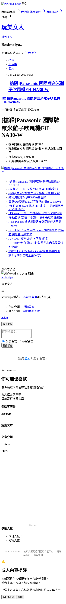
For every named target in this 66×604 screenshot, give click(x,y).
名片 (11, 68)
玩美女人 (12, 27)
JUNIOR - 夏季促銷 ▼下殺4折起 (28, 238)
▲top (4, 317)
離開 (20, 597)
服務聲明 (38, 555)
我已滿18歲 (8, 597)
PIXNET (16, 551)
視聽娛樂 (28, 306)
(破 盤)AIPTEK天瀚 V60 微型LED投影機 (33, 188)
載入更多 (7, 324)
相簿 (11, 60)
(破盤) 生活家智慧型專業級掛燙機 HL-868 (34, 193)
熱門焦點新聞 (31, 311)
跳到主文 (7, 37)
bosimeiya (7, 277)
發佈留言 (7, 345)
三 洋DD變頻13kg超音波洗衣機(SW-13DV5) (35, 201)
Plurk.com (32, 525)
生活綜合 (30, 53)
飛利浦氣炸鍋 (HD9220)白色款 (27, 197)
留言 (34, 296)
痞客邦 (27, 296)
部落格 (12, 64)
